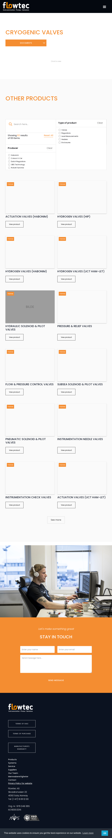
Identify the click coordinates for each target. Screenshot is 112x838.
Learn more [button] (88, 833)
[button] (104, 7)
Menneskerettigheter (18, 776)
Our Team (13, 773)
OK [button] (104, 833)
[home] (16, 6)
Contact (12, 780)
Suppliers (12, 769)
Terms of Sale (21, 724)
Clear (100, 123)
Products (12, 759)
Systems (12, 763)
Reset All (48, 135)
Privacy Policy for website (20, 783)
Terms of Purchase (22, 734)
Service (11, 766)
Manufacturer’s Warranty (22, 747)
